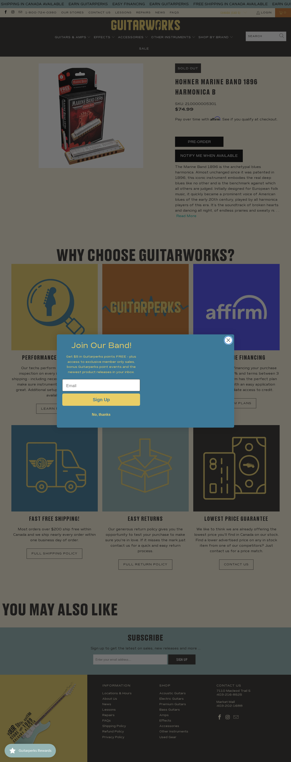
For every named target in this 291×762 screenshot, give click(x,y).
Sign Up (101, 399)
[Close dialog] (228, 340)
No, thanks (101, 414)
